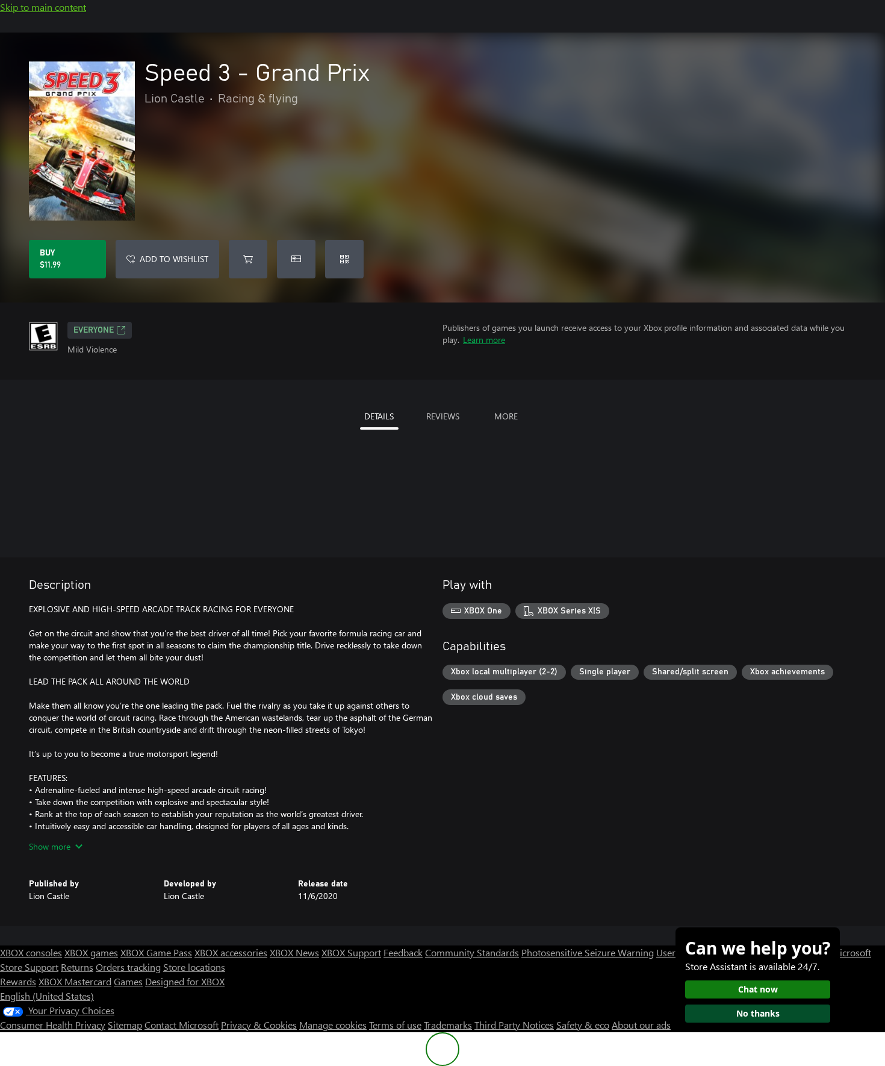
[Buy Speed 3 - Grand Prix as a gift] (296, 259)
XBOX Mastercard (75, 981)
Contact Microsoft (181, 1024)
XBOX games (91, 952)
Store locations (194, 967)
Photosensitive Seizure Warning (587, 952)
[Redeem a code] (344, 259)
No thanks (758, 1013)
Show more (49, 846)
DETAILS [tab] (379, 416)
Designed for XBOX (185, 981)
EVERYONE (93, 330)
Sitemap (125, 1024)
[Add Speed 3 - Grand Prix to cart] (248, 259)
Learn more (484, 339)
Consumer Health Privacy (52, 1024)
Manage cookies (333, 1024)
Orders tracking (128, 967)
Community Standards (472, 952)
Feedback (403, 952)
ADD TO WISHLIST (174, 259)
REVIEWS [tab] (442, 416)
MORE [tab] (506, 416)
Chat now (758, 989)
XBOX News (294, 952)
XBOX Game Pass (156, 952)
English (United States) (47, 995)
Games (128, 981)
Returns (77, 967)
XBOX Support (351, 952)
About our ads (641, 1024)
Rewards (18, 981)
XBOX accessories (230, 952)
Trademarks (448, 1024)
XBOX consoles (31, 952)
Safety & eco (582, 1024)
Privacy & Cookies (259, 1024)
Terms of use (395, 1024)
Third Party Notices (514, 1024)
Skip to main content (43, 7)
